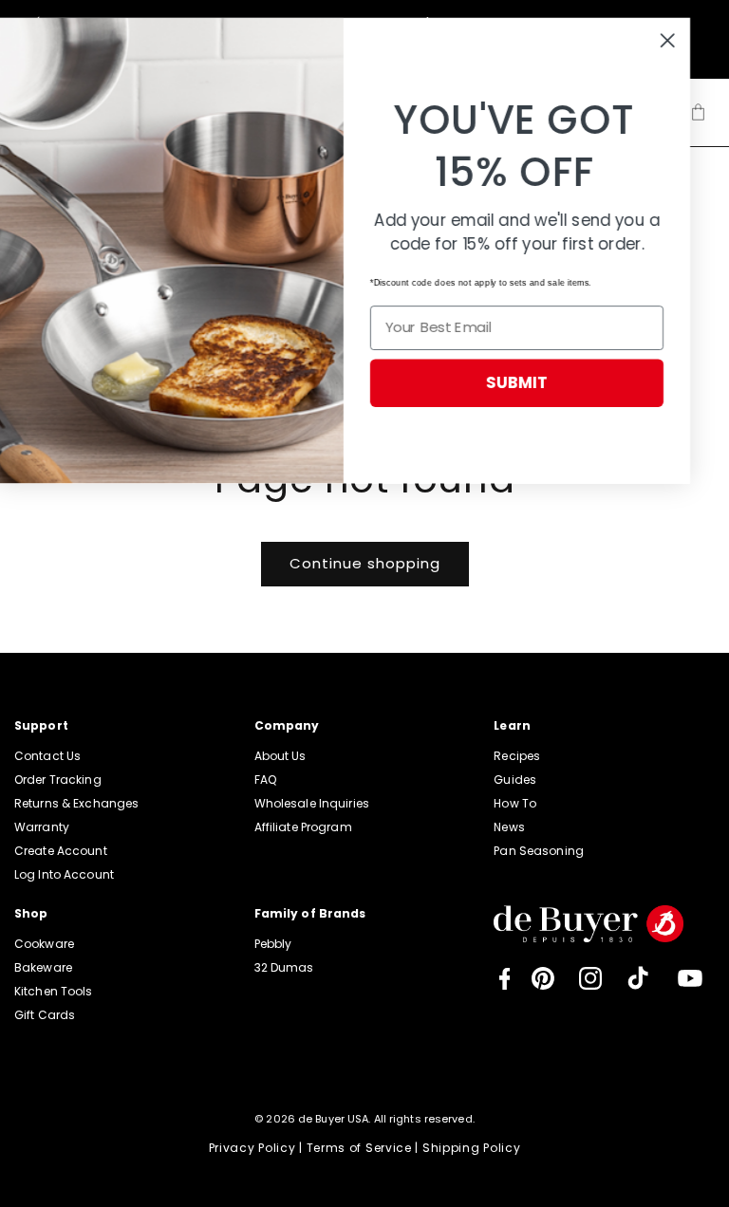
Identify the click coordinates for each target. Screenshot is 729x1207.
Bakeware (43, 967)
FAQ (265, 779)
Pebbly (273, 944)
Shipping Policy (471, 1148)
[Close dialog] (688, 40)
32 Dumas (284, 967)
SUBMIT (538, 382)
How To (515, 803)
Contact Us (47, 756)
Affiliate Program (303, 827)
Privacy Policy (252, 1148)
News (509, 827)
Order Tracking (58, 779)
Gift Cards (44, 1015)
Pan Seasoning (539, 851)
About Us (280, 756)
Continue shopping (365, 563)
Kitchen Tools (53, 991)
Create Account (60, 851)
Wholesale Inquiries (311, 803)
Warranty (41, 827)
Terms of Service (359, 1148)
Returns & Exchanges (76, 803)
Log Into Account (64, 874)
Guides (515, 779)
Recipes (517, 756)
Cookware (44, 944)
